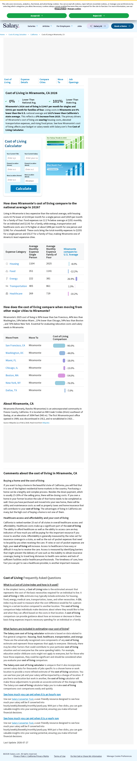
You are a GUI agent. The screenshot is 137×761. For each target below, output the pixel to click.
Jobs (79, 26)
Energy (14, 278)
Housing (14, 263)
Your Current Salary (31, 154)
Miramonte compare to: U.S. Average (71, 251)
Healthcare (16, 293)
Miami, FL (11, 360)
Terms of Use (59, 756)
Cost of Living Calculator (17, 34)
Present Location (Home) (12, 164)
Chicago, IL (12, 367)
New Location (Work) (29, 176)
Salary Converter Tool (22, 698)
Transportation (18, 286)
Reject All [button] (97, 15)
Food (12, 271)
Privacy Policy (60, 8)
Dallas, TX (11, 390)
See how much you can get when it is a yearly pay (31, 718)
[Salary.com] (11, 26)
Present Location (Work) (30, 164)
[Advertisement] (68, 56)
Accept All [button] (35, 15)
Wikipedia (45, 423)
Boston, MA (12, 375)
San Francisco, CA (15, 345)
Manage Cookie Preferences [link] (119, 756)
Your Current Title (13, 154)
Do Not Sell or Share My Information (86, 756)
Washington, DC (15, 352)
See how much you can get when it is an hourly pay (32, 694)
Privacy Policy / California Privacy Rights (31, 756)
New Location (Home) (14, 175)
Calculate (23, 188)
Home (2, 34)
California (34, 34)
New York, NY (13, 382)
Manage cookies (74, 8)
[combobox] (13, 158)
